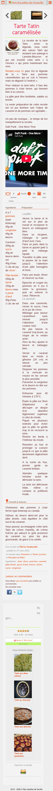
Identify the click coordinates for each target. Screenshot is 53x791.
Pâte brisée (11, 275)
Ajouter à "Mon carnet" (24, 640)
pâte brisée (10, 564)
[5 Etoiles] (28, 631)
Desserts (25, 554)
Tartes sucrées (39, 554)
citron (12, 270)
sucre (8, 249)
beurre (9, 289)
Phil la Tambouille (29, 547)
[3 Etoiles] (23, 631)
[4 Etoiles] (25, 631)
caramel (42, 561)
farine (8, 282)
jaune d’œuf (22, 564)
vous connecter (22, 580)
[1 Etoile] (18, 631)
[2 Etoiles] (21, 631)
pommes (10, 216)
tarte (20, 561)
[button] (9, 593)
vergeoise (10, 230)
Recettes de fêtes (16, 557)
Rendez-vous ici (14, 71)
